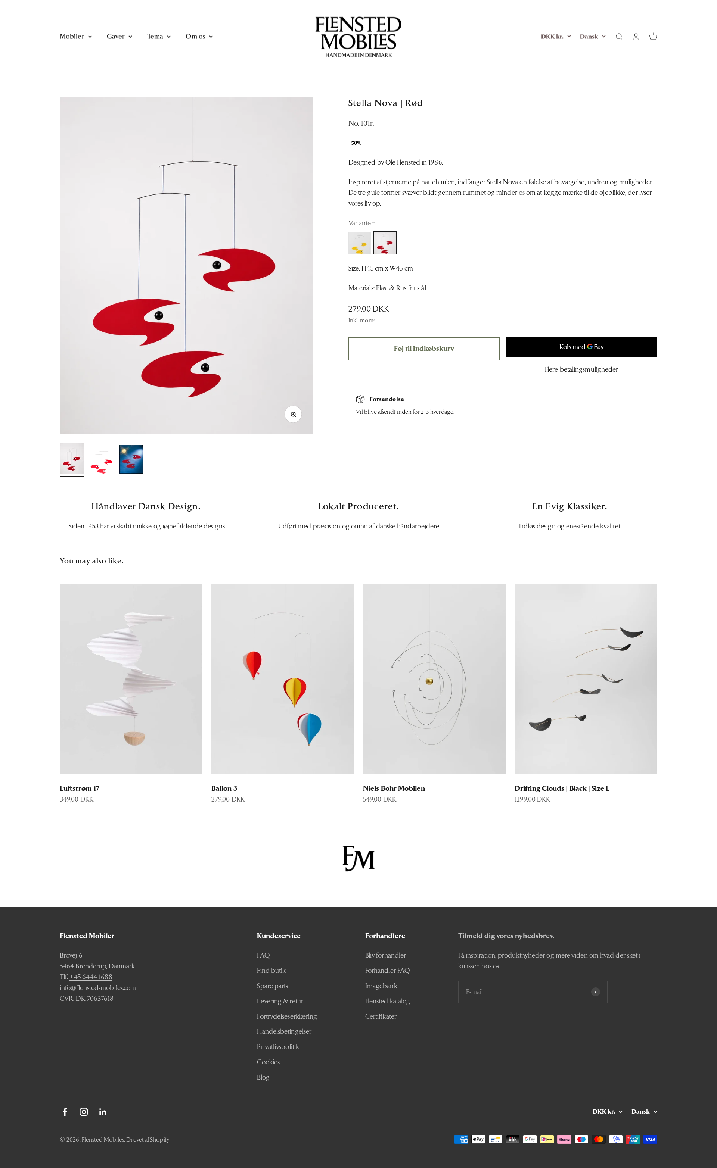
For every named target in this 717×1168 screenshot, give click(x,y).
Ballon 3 (224, 788)
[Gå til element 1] (72, 460)
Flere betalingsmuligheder (581, 369)
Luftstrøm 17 (79, 788)
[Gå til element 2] (102, 463)
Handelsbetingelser (284, 1031)
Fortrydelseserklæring (287, 1016)
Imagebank (381, 986)
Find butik (271, 970)
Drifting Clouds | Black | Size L (562, 788)
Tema (155, 36)
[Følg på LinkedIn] (103, 1112)
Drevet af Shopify (148, 1139)
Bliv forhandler (385, 955)
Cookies (268, 1062)
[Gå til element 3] (131, 461)
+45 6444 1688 (90, 977)
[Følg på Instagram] (84, 1112)
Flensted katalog (387, 1001)
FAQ (263, 955)
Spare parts (272, 986)
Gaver (116, 36)
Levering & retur (280, 1001)
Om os (195, 36)
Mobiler (72, 36)
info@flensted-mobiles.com (98, 987)
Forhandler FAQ (387, 970)
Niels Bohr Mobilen (394, 788)
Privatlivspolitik (278, 1046)
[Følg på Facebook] (65, 1112)
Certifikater (381, 1016)
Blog (263, 1077)
